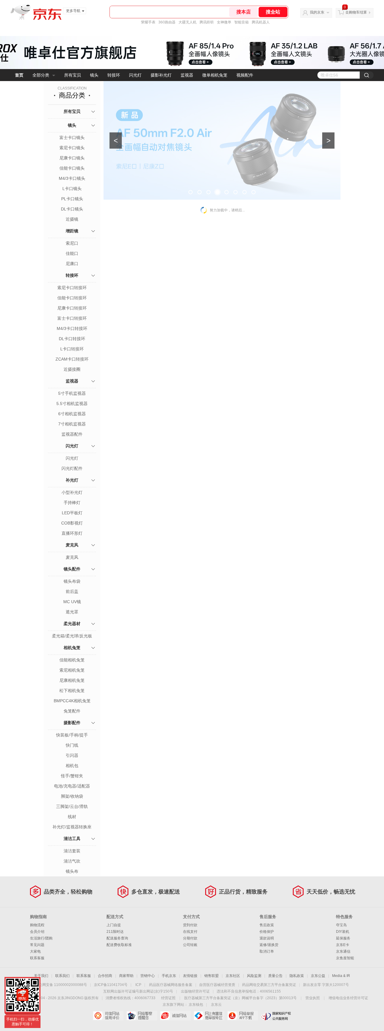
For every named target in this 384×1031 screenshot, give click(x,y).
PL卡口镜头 (72, 198)
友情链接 (190, 976)
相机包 (72, 765)
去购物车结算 (356, 12)
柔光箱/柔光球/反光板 (72, 635)
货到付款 (190, 925)
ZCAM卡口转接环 (72, 359)
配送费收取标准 (119, 945)
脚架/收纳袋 (72, 796)
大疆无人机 (187, 22)
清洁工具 (72, 838)
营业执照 (312, 998)
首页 (19, 75)
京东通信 (343, 951)
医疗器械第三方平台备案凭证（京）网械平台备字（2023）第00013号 (240, 998)
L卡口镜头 (72, 188)
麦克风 (72, 545)
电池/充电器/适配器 (72, 786)
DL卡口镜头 (72, 209)
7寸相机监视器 (72, 424)
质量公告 (275, 976)
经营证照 (168, 998)
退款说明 (267, 938)
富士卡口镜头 (72, 137)
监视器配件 (72, 434)
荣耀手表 (148, 22)
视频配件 (244, 75)
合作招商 (105, 976)
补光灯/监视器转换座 (72, 826)
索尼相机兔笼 (72, 670)
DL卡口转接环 (72, 338)
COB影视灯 (72, 523)
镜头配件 (72, 569)
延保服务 (343, 938)
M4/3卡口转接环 (72, 328)
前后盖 (72, 591)
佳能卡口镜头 (72, 168)
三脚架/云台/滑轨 (72, 806)
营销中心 (147, 976)
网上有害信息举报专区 (209, 1015)
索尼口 (72, 243)
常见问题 (37, 945)
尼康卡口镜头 (72, 158)
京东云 (216, 1004)
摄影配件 (72, 722)
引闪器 (72, 755)
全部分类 (40, 75)
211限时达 (115, 932)
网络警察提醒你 (141, 1015)
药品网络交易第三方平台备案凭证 (269, 985)
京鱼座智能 (345, 958)
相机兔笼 (72, 647)
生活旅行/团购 (41, 938)
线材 (72, 816)
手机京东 (169, 976)
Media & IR (341, 976)
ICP (138, 985)
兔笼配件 (72, 711)
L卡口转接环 (72, 348)
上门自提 (113, 925)
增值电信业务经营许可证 (348, 998)
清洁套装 (72, 850)
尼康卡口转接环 (72, 308)
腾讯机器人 (261, 22)
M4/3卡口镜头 (72, 178)
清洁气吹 (72, 861)
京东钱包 (196, 1004)
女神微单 (224, 22)
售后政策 (267, 925)
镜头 (94, 75)
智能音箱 (241, 22)
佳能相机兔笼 (72, 660)
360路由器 (167, 22)
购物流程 (37, 925)
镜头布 (72, 871)
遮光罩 (72, 611)
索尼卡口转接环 (72, 287)
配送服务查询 (117, 938)
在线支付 (190, 932)
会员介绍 (37, 932)
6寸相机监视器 (72, 413)
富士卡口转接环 (72, 318)
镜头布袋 (72, 581)
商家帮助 (126, 976)
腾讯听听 (207, 22)
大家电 (35, 951)
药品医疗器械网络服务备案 (170, 985)
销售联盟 (211, 976)
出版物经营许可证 (195, 991)
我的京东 (317, 12)
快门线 (72, 745)
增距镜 (72, 230)
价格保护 (267, 932)
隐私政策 (297, 976)
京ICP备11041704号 (111, 985)
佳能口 (72, 253)
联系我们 (62, 976)
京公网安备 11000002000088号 (61, 985)
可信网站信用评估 (108, 1015)
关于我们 (41, 976)
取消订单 (267, 951)
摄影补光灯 (161, 75)
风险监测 (254, 976)
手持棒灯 (72, 502)
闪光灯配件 (72, 468)
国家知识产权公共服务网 (276, 1015)
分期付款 (190, 938)
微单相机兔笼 (214, 75)
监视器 (187, 75)
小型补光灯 (72, 492)
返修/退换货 (269, 945)
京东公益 (318, 976)
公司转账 (190, 945)
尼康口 (72, 263)
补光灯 (72, 480)
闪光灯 (135, 75)
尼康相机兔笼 (72, 680)
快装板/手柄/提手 (72, 735)
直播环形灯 (72, 533)
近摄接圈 (72, 369)
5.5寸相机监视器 (72, 403)
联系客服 (37, 958)
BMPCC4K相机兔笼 (72, 700)
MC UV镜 (72, 601)
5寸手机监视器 (72, 393)
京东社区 (233, 976)
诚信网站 (175, 1015)
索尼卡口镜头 (72, 147)
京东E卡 (342, 945)
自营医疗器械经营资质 (217, 985)
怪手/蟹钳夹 (72, 775)
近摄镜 (72, 219)
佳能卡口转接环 (72, 297)
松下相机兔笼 (72, 690)
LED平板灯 (72, 512)
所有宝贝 (72, 75)
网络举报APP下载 (242, 1015)
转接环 (113, 75)
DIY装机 (342, 932)
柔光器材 (72, 623)
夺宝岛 (341, 925)
